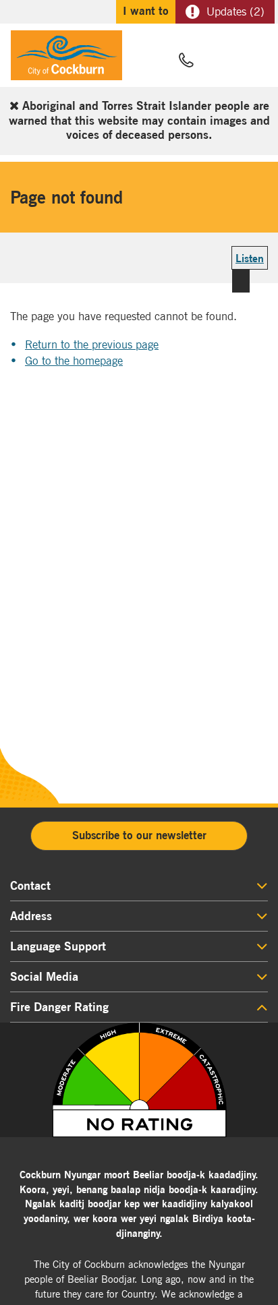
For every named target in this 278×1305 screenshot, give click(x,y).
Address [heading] (31, 916)
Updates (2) (235, 11)
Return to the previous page (92, 344)
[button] (218, 61)
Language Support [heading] (58, 946)
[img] (139, 1080)
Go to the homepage (74, 360)
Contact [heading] (30, 885)
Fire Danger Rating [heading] (59, 1007)
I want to (146, 11)
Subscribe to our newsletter (139, 835)
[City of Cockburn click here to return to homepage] (66, 58)
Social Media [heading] (44, 976)
